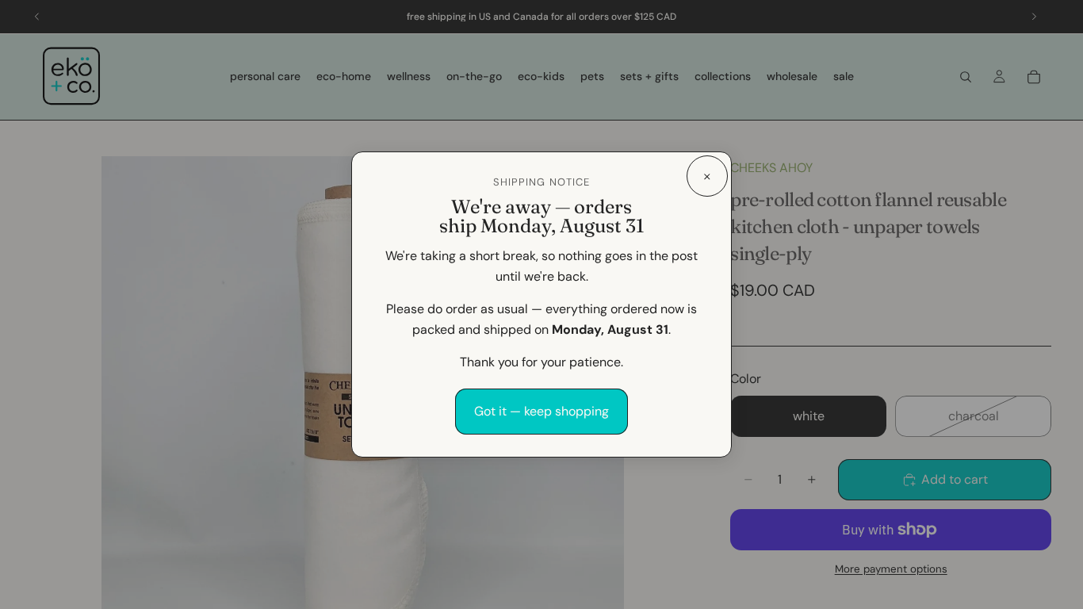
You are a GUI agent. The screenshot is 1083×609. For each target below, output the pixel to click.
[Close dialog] (707, 176)
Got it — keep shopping (541, 411)
